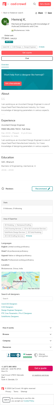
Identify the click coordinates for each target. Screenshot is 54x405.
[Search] (35, 4)
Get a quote (27, 53)
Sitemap (24, 392)
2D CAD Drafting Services (14, 236)
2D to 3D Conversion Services (35, 229)
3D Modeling (9, 225)
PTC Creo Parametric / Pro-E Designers (16, 313)
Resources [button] (7, 347)
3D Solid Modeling (34, 232)
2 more (41, 47)
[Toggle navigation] (6, 4)
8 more (29, 236)
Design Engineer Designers (11, 310)
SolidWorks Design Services (15, 232)
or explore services (40, 375)
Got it (6, 400)
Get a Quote (45, 4)
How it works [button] (8, 328)
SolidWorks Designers (10, 317)
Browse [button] (6, 334)
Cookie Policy (29, 401)
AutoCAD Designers (9, 304)
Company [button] (6, 341)
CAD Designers (7, 307)
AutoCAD (6, 47)
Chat (27, 58)
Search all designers (10, 294)
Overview (5, 65)
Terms (16, 392)
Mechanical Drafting (24, 225)
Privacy (8, 392)
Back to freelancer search (13, 13)
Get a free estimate (12, 84)
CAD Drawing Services (13, 229)
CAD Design (16, 47)
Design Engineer (30, 47)
